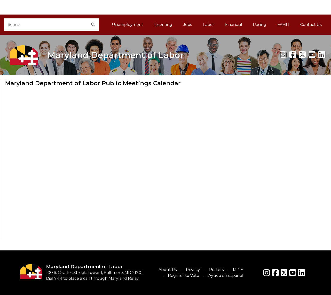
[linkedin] (321, 54)
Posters (216, 269)
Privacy (193, 269)
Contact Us (311, 24)
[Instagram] (283, 54)
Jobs (187, 24)
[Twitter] (284, 273)
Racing (259, 24)
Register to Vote (183, 275)
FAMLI (286, 26)
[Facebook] (292, 54)
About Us (167, 269)
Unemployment (127, 24)
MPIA (238, 269)
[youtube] (312, 54)
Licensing (163, 24)
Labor (208, 24)
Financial (233, 24)
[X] (302, 54)
